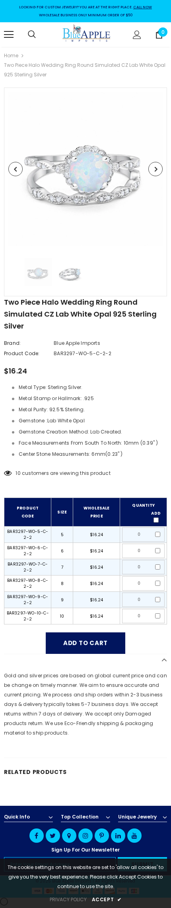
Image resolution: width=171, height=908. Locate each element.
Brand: (12, 343)
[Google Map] (69, 835)
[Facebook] (36, 835)
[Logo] (87, 34)
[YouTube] (134, 835)
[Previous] (15, 169)
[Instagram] (85, 835)
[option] (85, 169)
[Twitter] (53, 835)
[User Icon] (137, 35)
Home (11, 55)
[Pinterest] (102, 835)
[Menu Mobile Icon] (9, 34)
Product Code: (22, 353)
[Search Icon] (40, 35)
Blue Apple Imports (77, 343)
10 (18, 473)
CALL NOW (142, 7)
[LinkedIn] (118, 835)
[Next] (155, 169)
